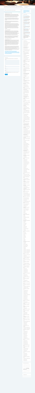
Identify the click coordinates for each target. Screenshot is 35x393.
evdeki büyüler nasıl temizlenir (27, 370)
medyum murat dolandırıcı (27, 367)
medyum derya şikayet (28, 371)
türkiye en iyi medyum (29, 365)
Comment (5, 59)
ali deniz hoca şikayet (26, 365)
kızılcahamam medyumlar (24, 368)
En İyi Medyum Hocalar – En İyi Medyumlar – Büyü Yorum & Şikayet (13, 6)
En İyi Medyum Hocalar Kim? (27, 24)
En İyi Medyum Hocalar (25, 374)
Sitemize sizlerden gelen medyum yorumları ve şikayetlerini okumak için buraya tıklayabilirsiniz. (27, 7)
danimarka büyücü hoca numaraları (27, 366)
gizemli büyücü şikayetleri (25, 371)
